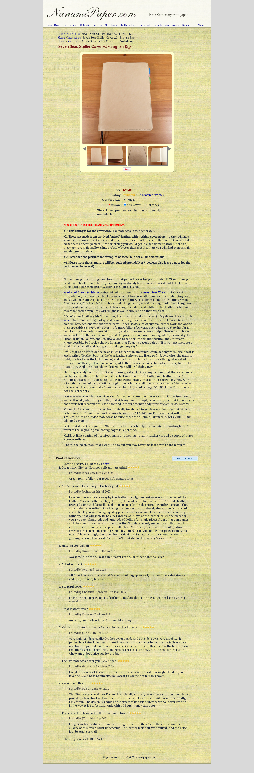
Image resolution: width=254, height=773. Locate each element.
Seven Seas (73, 41)
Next (105, 464)
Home (61, 34)
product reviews (151, 195)
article (67, 320)
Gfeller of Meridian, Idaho (81, 292)
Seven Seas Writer (155, 292)
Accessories (74, 37)
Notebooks (73, 34)
